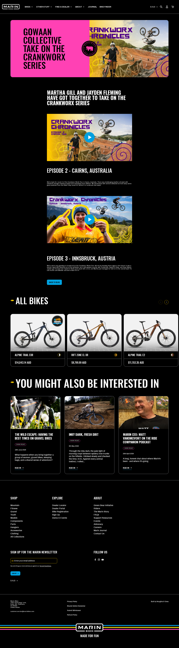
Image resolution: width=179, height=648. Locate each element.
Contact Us (99, 533)
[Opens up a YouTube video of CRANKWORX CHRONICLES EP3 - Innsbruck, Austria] (89, 244)
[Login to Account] (167, 6)
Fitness (13, 508)
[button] (172, 6)
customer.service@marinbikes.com (22, 611)
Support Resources (103, 518)
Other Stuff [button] (43, 7)
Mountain (14, 505)
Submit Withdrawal (74, 610)
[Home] (11, 6)
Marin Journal (100, 530)
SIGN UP (14, 573)
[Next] (166, 302)
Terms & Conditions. (45, 566)
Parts (13, 524)
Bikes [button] (27, 7)
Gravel (13, 511)
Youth (13, 515)
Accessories (16, 530)
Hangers (14, 527)
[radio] (59, 354)
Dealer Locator (59, 505)
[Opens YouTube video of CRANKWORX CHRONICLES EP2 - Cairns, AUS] (89, 162)
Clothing (14, 533)
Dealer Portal (58, 508)
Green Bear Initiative (103, 505)
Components (16, 521)
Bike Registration (60, 511)
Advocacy (98, 524)
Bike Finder (105, 7)
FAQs (96, 515)
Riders (97, 508)
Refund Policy (72, 615)
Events (97, 521)
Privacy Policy (72, 601)
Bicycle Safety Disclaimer (76, 606)
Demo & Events (59, 518)
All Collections (17, 537)
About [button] (78, 7)
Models (13, 518)
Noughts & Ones (163, 601)
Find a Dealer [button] (62, 7)
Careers (97, 527)
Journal (92, 7)
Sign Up (56, 515)
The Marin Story (101, 511)
